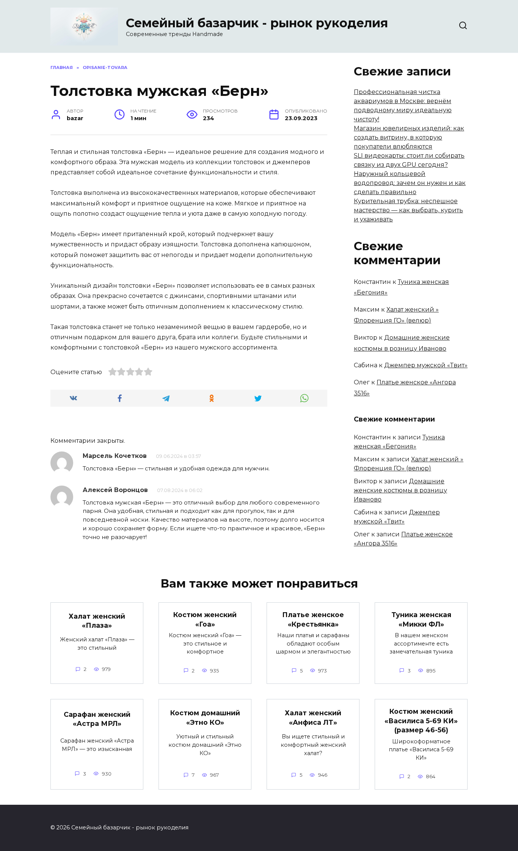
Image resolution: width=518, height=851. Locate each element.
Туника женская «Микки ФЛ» (421, 619)
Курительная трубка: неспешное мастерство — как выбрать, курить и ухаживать (408, 210)
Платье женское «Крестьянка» (313, 619)
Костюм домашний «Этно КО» (205, 717)
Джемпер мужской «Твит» (426, 365)
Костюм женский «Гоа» (205, 619)
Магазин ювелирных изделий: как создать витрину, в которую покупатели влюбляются (409, 137)
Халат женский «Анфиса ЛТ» (313, 717)
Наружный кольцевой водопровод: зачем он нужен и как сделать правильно (410, 183)
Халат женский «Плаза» (97, 620)
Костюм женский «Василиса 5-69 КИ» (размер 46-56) (421, 720)
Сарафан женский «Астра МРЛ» (97, 719)
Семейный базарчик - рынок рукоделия (257, 23)
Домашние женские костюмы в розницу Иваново (400, 490)
